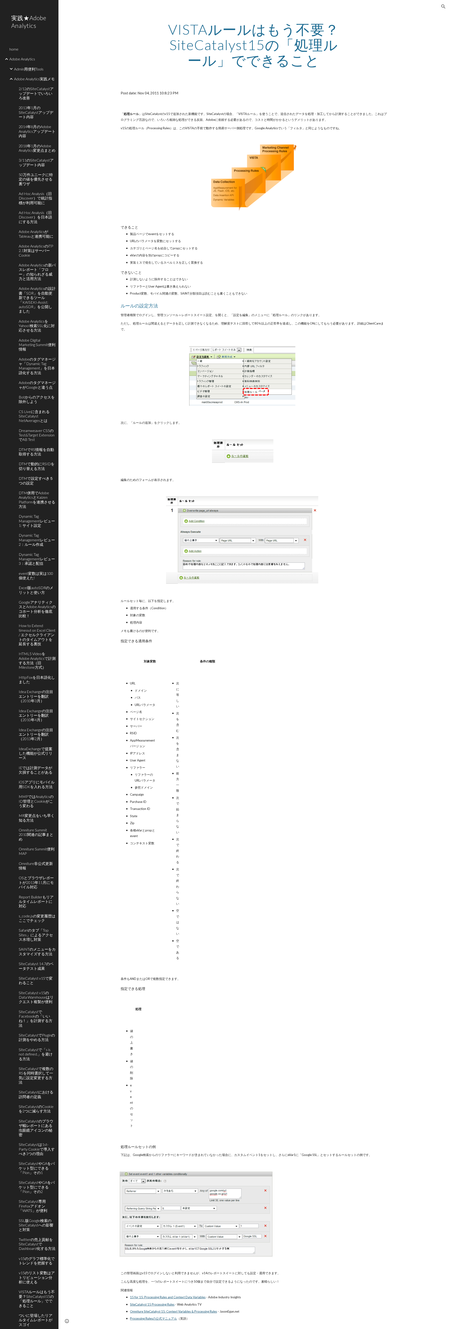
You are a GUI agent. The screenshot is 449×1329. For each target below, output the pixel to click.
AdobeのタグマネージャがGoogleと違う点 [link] (37, 384)
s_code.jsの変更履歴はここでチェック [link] (37, 918)
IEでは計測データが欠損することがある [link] (35, 769)
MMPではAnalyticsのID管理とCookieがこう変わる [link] (36, 801)
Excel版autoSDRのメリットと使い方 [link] (36, 589)
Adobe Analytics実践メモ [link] (34, 79)
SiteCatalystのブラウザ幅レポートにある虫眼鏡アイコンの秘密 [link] (36, 1128)
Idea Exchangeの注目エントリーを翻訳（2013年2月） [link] (36, 734)
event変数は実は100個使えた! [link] (36, 575)
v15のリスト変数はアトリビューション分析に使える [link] (37, 1277)
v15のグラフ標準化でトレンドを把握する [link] (37, 1260)
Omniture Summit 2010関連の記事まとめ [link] (36, 834)
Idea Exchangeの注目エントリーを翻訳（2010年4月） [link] (36, 715)
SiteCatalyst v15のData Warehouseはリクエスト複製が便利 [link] (36, 997)
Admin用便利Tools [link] (28, 69)
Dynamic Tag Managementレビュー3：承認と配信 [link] (37, 559)
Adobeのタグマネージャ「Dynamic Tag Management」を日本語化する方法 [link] (37, 366)
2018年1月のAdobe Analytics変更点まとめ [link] (37, 148)
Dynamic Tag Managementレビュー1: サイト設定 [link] (37, 521)
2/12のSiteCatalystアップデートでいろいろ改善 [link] (36, 93)
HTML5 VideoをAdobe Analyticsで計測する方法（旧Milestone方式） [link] (37, 660)
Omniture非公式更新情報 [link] (36, 865)
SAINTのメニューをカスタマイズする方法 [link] (37, 951)
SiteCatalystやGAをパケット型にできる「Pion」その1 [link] (37, 1168)
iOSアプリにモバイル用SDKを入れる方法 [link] (36, 784)
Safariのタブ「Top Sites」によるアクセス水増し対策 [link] (36, 934)
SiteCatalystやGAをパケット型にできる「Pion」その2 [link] (37, 1187)
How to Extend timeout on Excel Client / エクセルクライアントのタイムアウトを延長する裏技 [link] (37, 634)
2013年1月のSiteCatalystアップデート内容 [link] (36, 112)
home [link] (13, 49)
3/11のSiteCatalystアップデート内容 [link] (36, 162)
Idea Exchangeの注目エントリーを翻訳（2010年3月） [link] (36, 696)
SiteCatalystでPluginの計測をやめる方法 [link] (37, 1037)
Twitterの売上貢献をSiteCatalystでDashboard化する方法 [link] (37, 1244)
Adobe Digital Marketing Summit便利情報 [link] (37, 344)
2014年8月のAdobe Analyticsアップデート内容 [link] (37, 131)
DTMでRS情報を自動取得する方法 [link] (36, 451)
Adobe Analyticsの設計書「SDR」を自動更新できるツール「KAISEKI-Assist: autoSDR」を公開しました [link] (37, 299)
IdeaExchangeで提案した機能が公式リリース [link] (35, 753)
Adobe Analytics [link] (22, 59)
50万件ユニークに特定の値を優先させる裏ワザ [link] (36, 179)
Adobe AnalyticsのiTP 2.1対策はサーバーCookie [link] (36, 250)
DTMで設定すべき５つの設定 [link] (36, 480)
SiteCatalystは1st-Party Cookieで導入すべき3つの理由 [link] (37, 1149)
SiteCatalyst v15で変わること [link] (36, 980)
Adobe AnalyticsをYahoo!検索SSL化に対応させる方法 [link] (37, 325)
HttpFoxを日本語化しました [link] (37, 679)
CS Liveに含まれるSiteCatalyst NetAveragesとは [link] (34, 416)
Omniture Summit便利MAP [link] (36, 851)
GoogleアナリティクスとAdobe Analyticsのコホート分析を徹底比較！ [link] (37, 609)
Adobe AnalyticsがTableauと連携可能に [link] (36, 233)
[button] (443, 6)
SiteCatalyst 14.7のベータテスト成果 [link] (36, 965)
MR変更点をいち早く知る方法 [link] (36, 817)
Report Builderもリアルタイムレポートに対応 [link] (36, 901)
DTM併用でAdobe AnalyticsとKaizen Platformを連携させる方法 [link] (37, 500)
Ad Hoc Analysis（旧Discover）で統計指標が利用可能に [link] (35, 198)
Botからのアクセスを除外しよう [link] (37, 399)
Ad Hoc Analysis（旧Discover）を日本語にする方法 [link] (35, 217)
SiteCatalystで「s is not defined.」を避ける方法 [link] (36, 1054)
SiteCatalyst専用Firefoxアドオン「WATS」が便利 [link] (33, 1206)
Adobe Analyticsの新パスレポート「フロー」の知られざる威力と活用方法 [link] (37, 272)
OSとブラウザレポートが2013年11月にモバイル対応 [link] (36, 882)
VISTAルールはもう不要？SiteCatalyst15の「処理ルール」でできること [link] (37, 1298)
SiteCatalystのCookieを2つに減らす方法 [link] (36, 1108)
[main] (254, 45)
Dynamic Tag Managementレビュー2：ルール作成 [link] (37, 539)
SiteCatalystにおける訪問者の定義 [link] (36, 1094)
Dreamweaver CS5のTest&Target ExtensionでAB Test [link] (36, 435)
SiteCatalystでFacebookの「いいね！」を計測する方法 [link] (35, 1018)
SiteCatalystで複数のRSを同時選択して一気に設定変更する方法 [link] (36, 1075)
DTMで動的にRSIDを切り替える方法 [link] (36, 465)
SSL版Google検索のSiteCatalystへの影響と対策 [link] (36, 1225)
